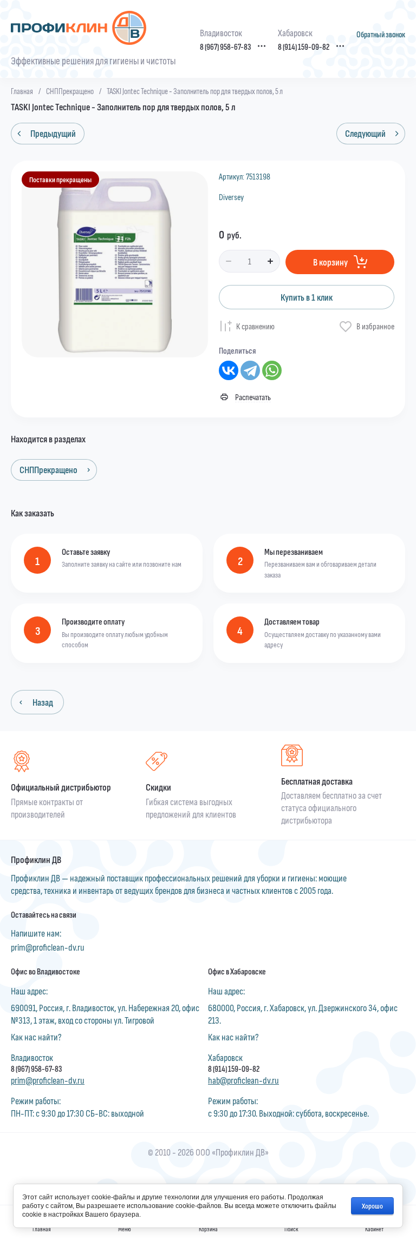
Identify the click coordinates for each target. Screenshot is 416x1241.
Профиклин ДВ (36, 859)
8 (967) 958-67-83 (225, 46)
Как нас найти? (36, 1037)
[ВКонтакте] (228, 370)
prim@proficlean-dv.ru (47, 947)
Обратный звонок (380, 34)
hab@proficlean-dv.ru (243, 1080)
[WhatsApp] (272, 370)
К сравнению (255, 326)
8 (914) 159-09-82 (303, 46)
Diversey (231, 196)
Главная (22, 91)
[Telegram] (250, 370)
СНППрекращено (70, 91)
